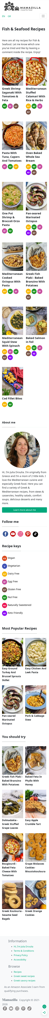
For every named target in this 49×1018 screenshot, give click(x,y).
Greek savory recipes (24, 980)
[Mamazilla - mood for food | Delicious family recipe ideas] (22, 6)
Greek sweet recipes (24, 976)
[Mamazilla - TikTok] (35, 534)
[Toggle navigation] (43, 16)
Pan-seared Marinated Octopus (33, 217)
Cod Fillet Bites (12, 398)
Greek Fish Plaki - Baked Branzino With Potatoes (35, 279)
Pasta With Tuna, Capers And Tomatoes (12, 156)
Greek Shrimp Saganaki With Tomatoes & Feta (12, 94)
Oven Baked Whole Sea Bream (34, 156)
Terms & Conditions (24, 950)
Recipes (18, 971)
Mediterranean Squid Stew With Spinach (12, 342)
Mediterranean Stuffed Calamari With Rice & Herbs (36, 94)
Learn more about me (24, 509)
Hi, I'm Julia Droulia (23, 946)
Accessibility (20, 959)
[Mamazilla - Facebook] (5, 534)
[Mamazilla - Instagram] (20, 534)
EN (3, 16)
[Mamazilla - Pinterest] (28, 534)
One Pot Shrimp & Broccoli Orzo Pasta (11, 219)
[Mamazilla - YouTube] (13, 534)
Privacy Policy (21, 955)
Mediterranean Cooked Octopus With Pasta (12, 279)
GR (9, 16)
